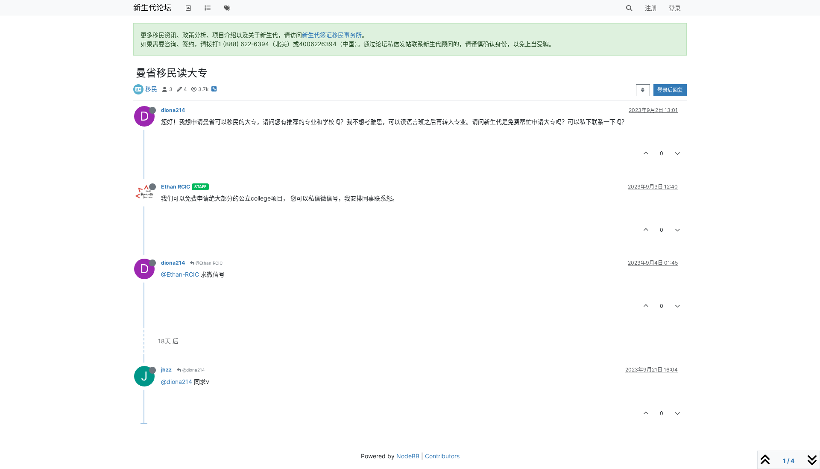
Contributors (442, 456)
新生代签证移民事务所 (332, 34)
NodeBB (407, 456)
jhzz (166, 369)
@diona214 (193, 369)
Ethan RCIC (175, 186)
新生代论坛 (152, 7)
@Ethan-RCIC (180, 274)
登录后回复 (670, 90)
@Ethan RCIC (208, 262)
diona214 (173, 110)
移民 (151, 88)
